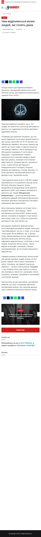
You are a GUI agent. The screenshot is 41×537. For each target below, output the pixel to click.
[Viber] (21, 81)
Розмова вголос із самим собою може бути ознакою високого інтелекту (20, 316)
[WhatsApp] (13, 81)
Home (4, 13)
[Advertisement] (20, 56)
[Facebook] (3, 81)
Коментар (20, 330)
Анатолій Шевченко (8, 29)
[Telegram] (17, 81)
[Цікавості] (12, 7)
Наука (9, 13)
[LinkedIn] (10, 81)
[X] (6, 81)
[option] (20, 314)
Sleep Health (14, 95)
